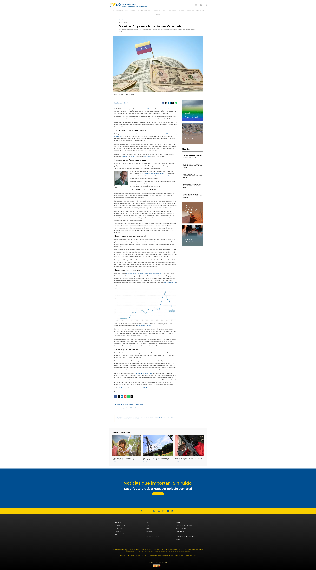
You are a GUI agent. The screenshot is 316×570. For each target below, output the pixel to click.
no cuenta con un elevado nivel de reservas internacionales (144, 273)
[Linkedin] (172, 511)
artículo (120, 388)
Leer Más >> (186, 159)
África (178, 522)
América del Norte (181, 528)
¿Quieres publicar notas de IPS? (125, 534)
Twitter (148, 528)
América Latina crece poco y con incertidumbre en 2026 (192, 156)
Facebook (149, 531)
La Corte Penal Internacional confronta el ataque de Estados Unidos (192, 165)
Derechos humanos (136, 11)
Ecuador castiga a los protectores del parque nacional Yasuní (192, 175)
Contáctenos (119, 528)
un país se (146, 109)
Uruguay (132, 156)
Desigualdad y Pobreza (169, 11)
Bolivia (126, 156)
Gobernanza (190, 11)
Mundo (178, 539)
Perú (122, 156)
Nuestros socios (120, 525)
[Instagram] (163, 511)
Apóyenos (118, 531)
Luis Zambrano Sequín (121, 103)
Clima (126, 11)
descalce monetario (170, 282)
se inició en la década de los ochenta (153, 173)
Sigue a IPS (149, 522)
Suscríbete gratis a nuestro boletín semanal (158, 488)
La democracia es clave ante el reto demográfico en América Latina (192, 186)
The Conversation (149, 388)
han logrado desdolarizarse (144, 373)
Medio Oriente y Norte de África (186, 537)
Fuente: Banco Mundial (144, 325)
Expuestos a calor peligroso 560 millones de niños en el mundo (123, 459)
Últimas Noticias (117, 11)
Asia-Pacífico (180, 531)
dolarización (133, 408)
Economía (125, 404)
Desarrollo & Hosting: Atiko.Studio (158, 562)
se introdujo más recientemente (165, 176)
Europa (178, 534)
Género (181, 11)
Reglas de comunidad (152, 537)
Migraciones (200, 11)
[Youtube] (168, 511)
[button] (206, 5)
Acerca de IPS (119, 522)
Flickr (147, 534)
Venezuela (146, 156)
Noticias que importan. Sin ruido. (158, 483)
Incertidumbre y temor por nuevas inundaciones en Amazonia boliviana (156, 459)
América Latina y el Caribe (122, 408)
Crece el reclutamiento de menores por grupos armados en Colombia (193, 196)
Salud (158, 14)
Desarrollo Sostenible (152, 11)
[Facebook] (154, 511)
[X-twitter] (159, 511)
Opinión (131, 404)
